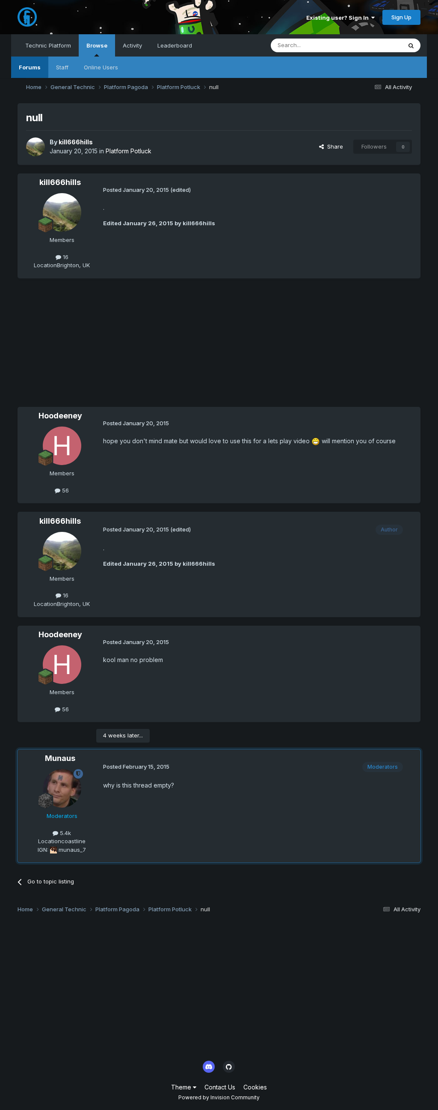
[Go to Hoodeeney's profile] (62, 446)
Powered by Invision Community (219, 1097)
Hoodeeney (60, 415)
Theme (182, 1087)
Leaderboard (174, 45)
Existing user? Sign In (338, 17)
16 (64, 257)
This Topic (376, 45)
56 (64, 490)
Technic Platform (48, 45)
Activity (132, 45)
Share (333, 146)
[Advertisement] (118, 347)
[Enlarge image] (315, 441)
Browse (96, 45)
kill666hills (76, 142)
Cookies (255, 1087)
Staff (62, 67)
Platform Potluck (128, 151)
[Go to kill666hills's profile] (35, 146)
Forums (30, 67)
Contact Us (219, 1087)
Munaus (60, 758)
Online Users (101, 67)
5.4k (64, 833)
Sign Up (401, 17)
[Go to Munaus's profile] (62, 788)
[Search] (411, 45)
